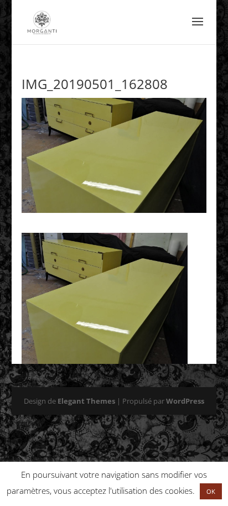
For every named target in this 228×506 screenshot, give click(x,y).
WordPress (185, 401)
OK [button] (210, 491)
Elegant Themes (86, 401)
